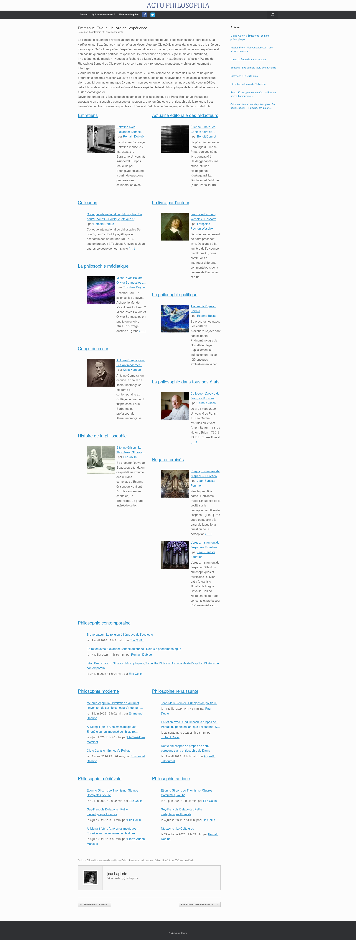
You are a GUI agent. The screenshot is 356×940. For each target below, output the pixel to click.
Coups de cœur (93, 348)
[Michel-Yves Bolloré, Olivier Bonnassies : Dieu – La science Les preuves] (101, 290)
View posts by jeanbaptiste (123, 878)
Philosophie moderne (98, 691)
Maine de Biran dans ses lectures (248, 59)
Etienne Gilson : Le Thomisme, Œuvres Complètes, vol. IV (129, 450)
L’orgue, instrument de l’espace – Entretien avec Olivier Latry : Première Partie (205, 545)
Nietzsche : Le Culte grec (177, 828)
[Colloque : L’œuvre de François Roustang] (175, 406)
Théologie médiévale (184, 860)
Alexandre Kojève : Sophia (203, 308)
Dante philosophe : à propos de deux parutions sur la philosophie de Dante (185, 748)
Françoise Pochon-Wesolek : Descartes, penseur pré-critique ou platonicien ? (204, 216)
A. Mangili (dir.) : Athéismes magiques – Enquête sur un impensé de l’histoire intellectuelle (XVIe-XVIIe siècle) (113, 729)
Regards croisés (168, 459)
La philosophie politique (174, 294)
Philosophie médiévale (99, 778)
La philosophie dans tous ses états (186, 381)
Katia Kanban (132, 369)
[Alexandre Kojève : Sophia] (175, 319)
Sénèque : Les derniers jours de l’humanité (253, 67)
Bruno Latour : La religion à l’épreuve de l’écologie (120, 634)
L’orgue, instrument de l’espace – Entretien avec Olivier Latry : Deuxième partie (205, 473)
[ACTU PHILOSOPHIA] (178, 5)
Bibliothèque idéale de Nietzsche (248, 84)
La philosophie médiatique (103, 265)
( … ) (132, 248)
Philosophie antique (171, 778)
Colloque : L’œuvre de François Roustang (205, 395)
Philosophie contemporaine (104, 622)
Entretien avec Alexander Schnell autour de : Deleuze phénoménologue (129, 129)
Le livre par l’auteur (170, 202)
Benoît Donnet (206, 136)
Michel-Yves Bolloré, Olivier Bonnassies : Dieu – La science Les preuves (131, 280)
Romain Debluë (133, 136)
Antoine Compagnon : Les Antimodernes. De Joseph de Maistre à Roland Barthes (131, 362)
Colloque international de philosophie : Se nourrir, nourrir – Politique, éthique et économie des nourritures (114, 216)
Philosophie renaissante (175, 691)
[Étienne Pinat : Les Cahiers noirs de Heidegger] (175, 139)
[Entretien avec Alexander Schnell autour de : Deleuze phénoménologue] (101, 139)
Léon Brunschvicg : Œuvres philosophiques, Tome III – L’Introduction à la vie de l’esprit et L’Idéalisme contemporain (153, 665)
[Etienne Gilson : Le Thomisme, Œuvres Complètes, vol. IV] (101, 460)
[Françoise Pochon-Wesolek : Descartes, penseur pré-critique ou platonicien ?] (175, 227)
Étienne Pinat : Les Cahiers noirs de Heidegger (203, 129)
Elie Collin (130, 457)
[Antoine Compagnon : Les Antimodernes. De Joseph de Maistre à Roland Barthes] (101, 373)
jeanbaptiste (117, 31)
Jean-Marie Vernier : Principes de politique (189, 703)
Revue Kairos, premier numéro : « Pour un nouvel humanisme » (253, 94)
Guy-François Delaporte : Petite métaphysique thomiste (107, 811)
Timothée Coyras (134, 287)
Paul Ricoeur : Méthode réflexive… (200, 904)
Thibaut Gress (206, 403)
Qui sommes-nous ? (103, 14)
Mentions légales (129, 14)
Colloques (87, 202)
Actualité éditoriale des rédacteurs (185, 115)
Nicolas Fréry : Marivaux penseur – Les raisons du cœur (251, 49)
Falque (125, 860)
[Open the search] (272, 15)
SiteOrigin (175, 932)
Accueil (84, 14)
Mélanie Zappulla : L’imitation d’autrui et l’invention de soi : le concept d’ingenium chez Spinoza (113, 705)
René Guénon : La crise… (94, 904)
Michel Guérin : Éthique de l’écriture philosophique (249, 37)
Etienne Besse (206, 315)
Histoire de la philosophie (102, 435)
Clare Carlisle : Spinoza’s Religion (109, 750)
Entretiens (88, 115)
